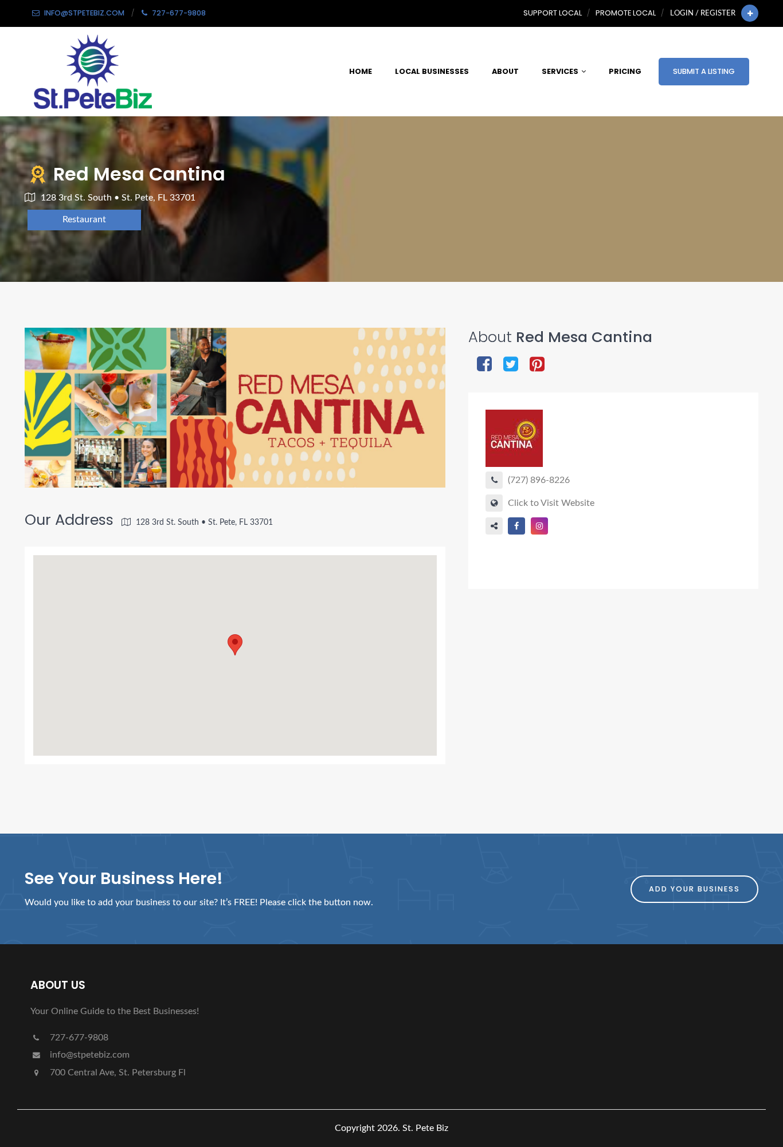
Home (360, 71)
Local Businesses (432, 71)
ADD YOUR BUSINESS (694, 889)
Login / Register (702, 13)
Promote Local (626, 13)
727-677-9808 (78, 1037)
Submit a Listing (704, 71)
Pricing (625, 71)
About (505, 71)
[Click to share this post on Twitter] (510, 365)
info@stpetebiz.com (89, 1054)
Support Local (552, 13)
